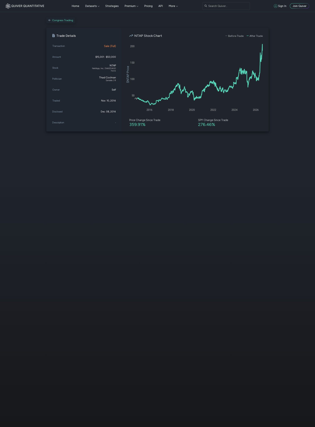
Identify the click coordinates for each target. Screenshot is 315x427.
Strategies (112, 6)
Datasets (91, 6)
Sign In (282, 6)
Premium (130, 6)
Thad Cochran (107, 77)
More (172, 6)
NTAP (113, 65)
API (160, 6)
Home (75, 6)
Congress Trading (62, 20)
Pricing (148, 6)
